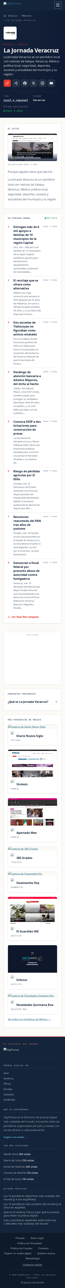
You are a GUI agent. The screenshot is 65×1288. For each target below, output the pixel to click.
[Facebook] (25, 83)
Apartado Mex (26, 833)
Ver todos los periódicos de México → (29, 1019)
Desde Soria (11, 1154)
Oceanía (9, 1094)
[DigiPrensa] (21, 1051)
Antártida (9, 1099)
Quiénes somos (46, 1253)
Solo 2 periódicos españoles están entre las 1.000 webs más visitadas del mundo (30, 1222)
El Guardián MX (27, 931)
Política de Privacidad (29, 1243)
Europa (8, 1089)
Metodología (32, 1258)
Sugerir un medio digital (17, 1253)
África (7, 1083)
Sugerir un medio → (15, 1137)
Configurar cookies (32, 1264)
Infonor (21, 980)
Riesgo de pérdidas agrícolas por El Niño (26, 475)
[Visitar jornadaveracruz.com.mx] (7, 83)
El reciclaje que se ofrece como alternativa (25, 284)
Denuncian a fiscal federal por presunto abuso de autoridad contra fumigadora (26, 571)
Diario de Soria (12, 1160)
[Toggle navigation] (57, 5)
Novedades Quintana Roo (34, 1005)
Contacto (43, 1248)
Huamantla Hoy (27, 883)
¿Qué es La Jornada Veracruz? (28, 702)
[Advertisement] (32, 659)
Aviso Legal (37, 1238)
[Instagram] (42, 83)
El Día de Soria (12, 1179)
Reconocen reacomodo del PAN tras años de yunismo (27, 523)
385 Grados (24, 858)
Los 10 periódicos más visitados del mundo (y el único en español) (32, 1205)
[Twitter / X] (33, 83)
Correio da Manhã (14, 1172)
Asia (6, 1073)
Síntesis (21, 784)
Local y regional (16, 100)
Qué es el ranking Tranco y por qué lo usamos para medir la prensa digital (31, 1214)
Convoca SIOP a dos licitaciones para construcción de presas (27, 428)
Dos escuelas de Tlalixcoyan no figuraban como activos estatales (25, 328)
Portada (20, 1238)
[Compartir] (16, 83)
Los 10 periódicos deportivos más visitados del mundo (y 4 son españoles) (32, 1197)
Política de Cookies (21, 1248)
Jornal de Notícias (14, 1166)
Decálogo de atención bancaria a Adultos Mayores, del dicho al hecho (27, 378)
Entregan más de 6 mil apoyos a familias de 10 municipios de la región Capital (26, 235)
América (9, 1078)
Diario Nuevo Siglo (29, 736)
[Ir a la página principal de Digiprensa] (20, 5)
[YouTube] (51, 83)
